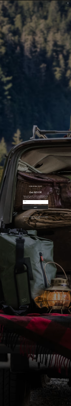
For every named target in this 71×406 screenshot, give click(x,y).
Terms (38, 218)
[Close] (68, 3)
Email (25, 201)
